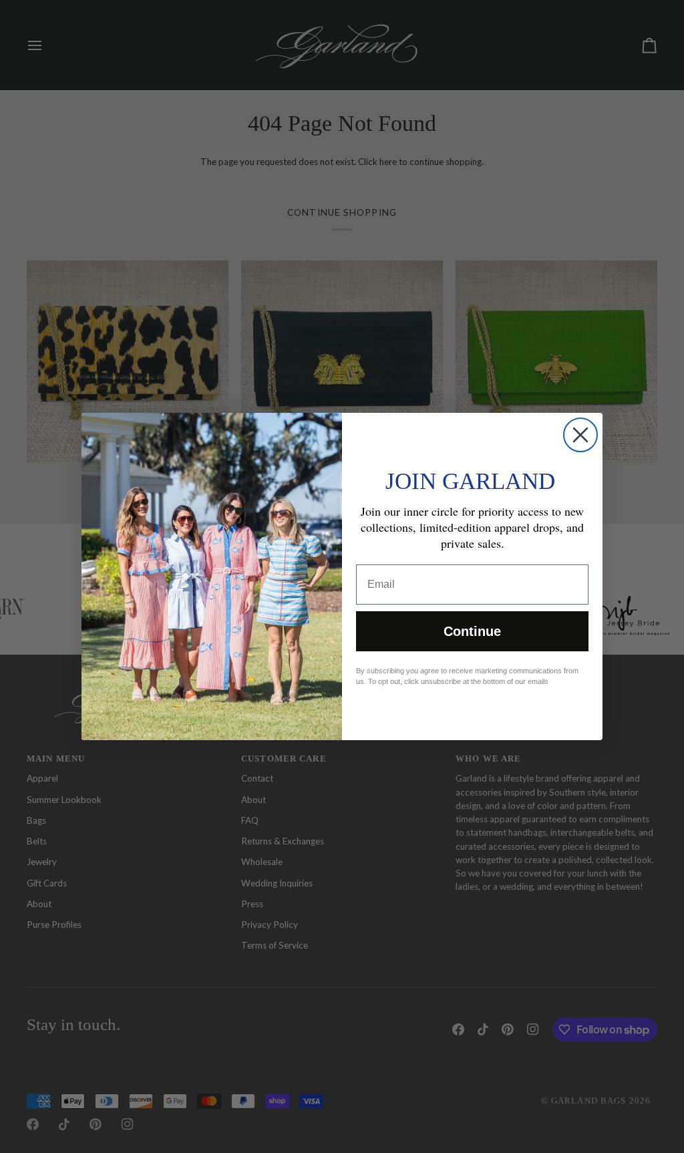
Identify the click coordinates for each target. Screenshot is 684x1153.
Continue (472, 631)
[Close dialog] (580, 435)
